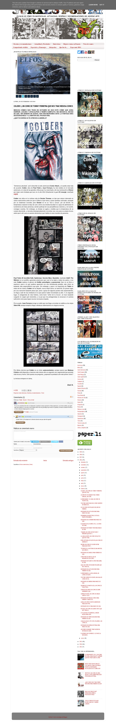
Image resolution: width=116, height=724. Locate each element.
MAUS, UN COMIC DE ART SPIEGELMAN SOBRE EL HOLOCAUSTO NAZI (91, 693)
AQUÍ (15, 194)
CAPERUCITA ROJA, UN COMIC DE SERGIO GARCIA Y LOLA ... (90, 594)
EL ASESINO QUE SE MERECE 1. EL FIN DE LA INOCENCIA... (91, 634)
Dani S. (20, 416)
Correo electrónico (37, 444)
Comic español (80, 377)
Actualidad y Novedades (42, 44)
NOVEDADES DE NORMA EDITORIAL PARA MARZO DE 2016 (90, 626)
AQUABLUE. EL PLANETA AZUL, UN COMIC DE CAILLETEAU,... (91, 586)
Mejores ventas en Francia (71, 44)
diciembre (83, 462)
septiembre (84, 470)
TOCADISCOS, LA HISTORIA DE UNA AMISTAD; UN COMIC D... (91, 549)
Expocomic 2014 (75, 47)
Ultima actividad (30, 400)
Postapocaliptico (81, 411)
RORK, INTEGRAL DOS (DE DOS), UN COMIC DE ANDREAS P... (91, 541)
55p (26, 403)
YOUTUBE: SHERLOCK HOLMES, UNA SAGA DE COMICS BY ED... (91, 578)
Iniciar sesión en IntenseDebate (34, 442)
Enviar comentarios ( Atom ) (26, 464)
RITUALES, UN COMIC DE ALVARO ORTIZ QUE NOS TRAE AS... (91, 609)
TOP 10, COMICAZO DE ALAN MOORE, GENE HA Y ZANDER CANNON (91, 702)
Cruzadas (79, 384)
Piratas (79, 407)
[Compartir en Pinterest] (30, 390)
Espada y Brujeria (81, 388)
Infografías (80, 404)
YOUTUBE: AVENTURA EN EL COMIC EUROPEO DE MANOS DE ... (91, 504)
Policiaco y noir (80, 409)
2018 (80, 454)
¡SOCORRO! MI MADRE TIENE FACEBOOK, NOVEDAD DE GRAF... (90, 630)
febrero (83, 488)
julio (82, 475)
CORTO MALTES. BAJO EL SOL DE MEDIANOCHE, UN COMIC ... (88, 557)
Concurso (79, 379)
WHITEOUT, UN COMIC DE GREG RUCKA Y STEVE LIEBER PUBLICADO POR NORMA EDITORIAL (93, 674)
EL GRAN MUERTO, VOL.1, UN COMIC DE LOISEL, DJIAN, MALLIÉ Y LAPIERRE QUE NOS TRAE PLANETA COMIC (93, 656)
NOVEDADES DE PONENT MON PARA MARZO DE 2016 (91, 528)
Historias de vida (81, 397)
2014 (80, 644)
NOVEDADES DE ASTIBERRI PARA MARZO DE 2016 (91, 520)
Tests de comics (88, 44)
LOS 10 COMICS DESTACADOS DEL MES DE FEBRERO (90, 508)
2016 (80, 460)
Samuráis (79, 414)
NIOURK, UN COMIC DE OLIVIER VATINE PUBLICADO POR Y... (90, 545)
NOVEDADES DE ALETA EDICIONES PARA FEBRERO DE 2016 (90, 570)
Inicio (45, 460)
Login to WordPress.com (45, 442)
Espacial (79, 386)
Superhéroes (80, 418)
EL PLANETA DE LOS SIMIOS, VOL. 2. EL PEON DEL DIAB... (91, 524)
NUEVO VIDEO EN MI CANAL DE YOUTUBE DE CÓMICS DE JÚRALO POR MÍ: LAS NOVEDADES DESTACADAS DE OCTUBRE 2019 (93, 666)
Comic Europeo (80, 372)
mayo (82, 480)
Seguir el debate (71, 397)
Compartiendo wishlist (20, 47)
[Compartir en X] (26, 390)
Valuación (25, 400)
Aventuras (79, 365)
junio (82, 478)
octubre (83, 467)
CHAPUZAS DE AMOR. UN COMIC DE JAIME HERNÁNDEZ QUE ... (90, 590)
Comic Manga (80, 374)
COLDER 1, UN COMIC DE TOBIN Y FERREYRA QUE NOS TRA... (91, 491)
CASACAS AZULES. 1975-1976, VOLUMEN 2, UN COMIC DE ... (91, 621)
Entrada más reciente (20, 460)
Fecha (20, 400)
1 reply (27, 412)
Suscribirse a (16, 450)
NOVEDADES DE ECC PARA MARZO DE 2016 (91, 606)
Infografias (52, 47)
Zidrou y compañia (81, 427)
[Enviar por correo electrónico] (22, 390)
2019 (80, 452)
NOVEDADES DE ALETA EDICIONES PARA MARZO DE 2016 (90, 512)
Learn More (93, 5)
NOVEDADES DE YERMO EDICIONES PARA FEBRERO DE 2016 (90, 617)
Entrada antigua (68, 460)
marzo (82, 486)
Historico (79, 400)
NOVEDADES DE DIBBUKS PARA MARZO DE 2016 (91, 582)
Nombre (15, 444)
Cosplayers (79, 381)
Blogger (65, 717)
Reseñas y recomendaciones (22, 44)
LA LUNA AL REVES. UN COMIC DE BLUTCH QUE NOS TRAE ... (90, 537)
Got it (102, 5)
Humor (79, 402)
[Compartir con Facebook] (28, 390)
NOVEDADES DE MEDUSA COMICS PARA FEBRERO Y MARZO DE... (90, 598)
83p (23, 416)
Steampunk (80, 416)
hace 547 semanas (31, 403)
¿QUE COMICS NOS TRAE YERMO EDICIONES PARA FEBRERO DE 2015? (93, 683)
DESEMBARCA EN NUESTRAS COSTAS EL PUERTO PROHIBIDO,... (90, 516)
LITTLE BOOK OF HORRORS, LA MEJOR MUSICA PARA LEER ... (90, 613)
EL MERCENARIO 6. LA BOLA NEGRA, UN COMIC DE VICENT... (90, 574)
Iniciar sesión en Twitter (54, 442)
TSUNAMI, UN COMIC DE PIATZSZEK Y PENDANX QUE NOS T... (89, 532)
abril (82, 483)
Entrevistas (56, 44)
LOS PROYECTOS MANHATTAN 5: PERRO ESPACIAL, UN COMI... (90, 495)
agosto (82, 473)
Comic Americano (23, 393)
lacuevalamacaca (21, 403)
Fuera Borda (80, 395)
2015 (80, 641)
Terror (42, 393)
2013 (80, 647)
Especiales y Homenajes (38, 47)
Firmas (78, 393)
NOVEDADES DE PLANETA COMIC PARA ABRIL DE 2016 (91, 561)
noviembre (83, 465)
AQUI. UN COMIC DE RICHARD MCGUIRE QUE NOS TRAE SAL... (91, 565)
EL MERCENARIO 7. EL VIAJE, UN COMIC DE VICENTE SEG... (90, 499)
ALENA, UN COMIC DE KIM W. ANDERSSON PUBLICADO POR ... (90, 602)
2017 (80, 457)
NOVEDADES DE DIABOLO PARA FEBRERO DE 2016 (91, 553)
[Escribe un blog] (24, 390)
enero (82, 638)
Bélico (78, 367)
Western (79, 425)
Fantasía (79, 391)
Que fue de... (63, 47)
